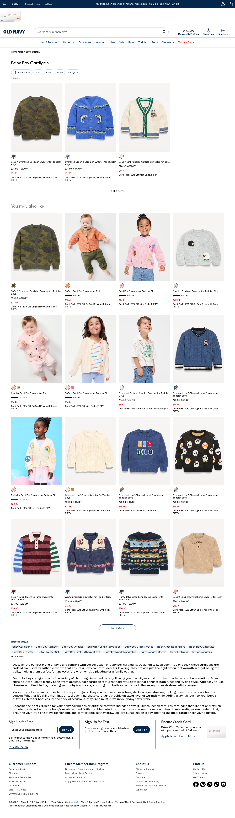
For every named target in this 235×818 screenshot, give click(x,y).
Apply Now (169, 736)
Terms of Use (122, 802)
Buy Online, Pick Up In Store (23, 794)
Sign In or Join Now (159, 4)
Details (175, 4)
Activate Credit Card (75, 777)
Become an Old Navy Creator (151, 785)
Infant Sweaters (202, 652)
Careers (140, 773)
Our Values (141, 777)
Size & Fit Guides (17, 789)
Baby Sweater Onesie (153, 652)
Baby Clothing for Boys (171, 646)
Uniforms (68, 43)
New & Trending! (49, 43)
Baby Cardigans (22, 646)
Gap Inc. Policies (102, 805)
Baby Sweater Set (48, 652)
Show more (16, 657)
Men (112, 43)
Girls (121, 43)
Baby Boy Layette (23, 652)
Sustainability (139, 802)
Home (14, 52)
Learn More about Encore (78, 773)
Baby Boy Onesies (72, 646)
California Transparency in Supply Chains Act (67, 805)
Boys (131, 43)
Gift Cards (14, 785)
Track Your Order (17, 781)
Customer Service (18, 769)
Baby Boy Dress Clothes (139, 646)
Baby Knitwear (179, 652)
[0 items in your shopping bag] (230, 4)
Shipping (13, 773)
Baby (155, 43)
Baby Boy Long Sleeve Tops (103, 646)
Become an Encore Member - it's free (84, 769)
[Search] (164, 32)
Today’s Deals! (186, 43)
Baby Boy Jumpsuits (201, 646)
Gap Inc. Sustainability (147, 781)
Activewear (85, 43)
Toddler (142, 43)
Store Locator (200, 773)
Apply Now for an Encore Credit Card (84, 781)
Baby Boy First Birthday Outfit (81, 652)
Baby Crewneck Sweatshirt (120, 652)
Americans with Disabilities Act (25, 805)
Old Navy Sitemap (145, 769)
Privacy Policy (18, 746)
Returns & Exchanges (20, 777)
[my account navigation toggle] (223, 4)
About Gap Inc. (157, 802)
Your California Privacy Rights (97, 802)
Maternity (168, 43)
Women (100, 43)
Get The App (199, 777)
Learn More (187, 736)
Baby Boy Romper (47, 646)
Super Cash (141, 789)
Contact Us (199, 769)
